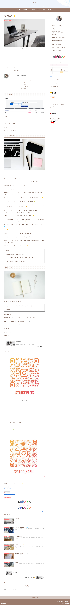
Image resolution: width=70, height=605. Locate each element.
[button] (30, 502)
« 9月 (51, 76)
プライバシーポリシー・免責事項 (62, 601)
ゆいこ (59, 22)
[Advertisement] (24, 57)
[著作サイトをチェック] (19, 508)
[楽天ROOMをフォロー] (25, 508)
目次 (23, 82)
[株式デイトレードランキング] (7, 492)
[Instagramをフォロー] (21, 508)
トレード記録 (23, 84)
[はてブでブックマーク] (23, 502)
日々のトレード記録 (8, 497)
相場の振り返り (24, 88)
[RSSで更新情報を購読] (30, 508)
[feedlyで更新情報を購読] (27, 508)
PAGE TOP (35, 597)
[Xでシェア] (19, 502)
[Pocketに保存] (25, 502)
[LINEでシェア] (27, 502)
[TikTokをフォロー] (23, 508)
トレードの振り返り (25, 86)
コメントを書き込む (24, 586)
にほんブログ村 (7, 488)
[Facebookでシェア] (21, 502)
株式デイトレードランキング (9, 494)
